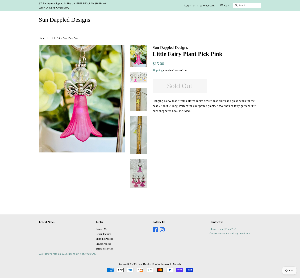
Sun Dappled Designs (64, 19)
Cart (226, 5)
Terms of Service (104, 248)
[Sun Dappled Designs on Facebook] (155, 231)
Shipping (157, 70)
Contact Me (101, 229)
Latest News (47, 222)
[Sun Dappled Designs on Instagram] (162, 231)
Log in (187, 5)
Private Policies (103, 243)
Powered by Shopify (171, 264)
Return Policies (103, 234)
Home (42, 38)
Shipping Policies (104, 238)
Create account (206, 5)
